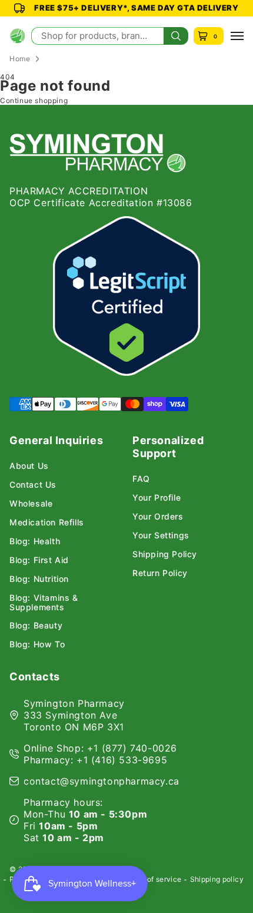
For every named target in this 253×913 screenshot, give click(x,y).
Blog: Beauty (35, 625)
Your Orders (158, 516)
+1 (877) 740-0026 (132, 748)
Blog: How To (37, 644)
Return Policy (160, 573)
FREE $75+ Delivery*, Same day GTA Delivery (136, 8)
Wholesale (30, 503)
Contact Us (32, 484)
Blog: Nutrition (39, 579)
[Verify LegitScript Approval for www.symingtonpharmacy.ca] (126, 296)
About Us (29, 466)
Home (19, 58)
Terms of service (153, 879)
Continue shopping (34, 100)
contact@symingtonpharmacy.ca (101, 781)
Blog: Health (34, 541)
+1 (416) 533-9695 (121, 760)
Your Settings (160, 535)
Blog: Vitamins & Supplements (43, 602)
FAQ (141, 479)
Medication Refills (46, 522)
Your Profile (156, 497)
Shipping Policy (164, 554)
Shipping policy (217, 879)
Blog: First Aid (39, 560)
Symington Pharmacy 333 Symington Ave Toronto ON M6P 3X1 (74, 715)
